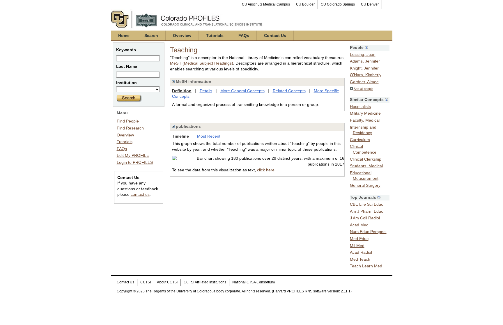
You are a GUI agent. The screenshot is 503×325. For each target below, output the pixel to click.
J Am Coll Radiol (365, 218)
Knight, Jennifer (364, 68)
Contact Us (275, 35)
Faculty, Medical (365, 120)
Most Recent (208, 136)
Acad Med (359, 225)
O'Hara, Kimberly (365, 74)
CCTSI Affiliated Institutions (205, 282)
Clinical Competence (363, 149)
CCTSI (145, 282)
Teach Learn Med (366, 266)
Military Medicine (365, 113)
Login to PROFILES (135, 162)
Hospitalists (360, 106)
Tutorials (215, 35)
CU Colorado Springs (338, 4)
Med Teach (360, 259)
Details (206, 90)
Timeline (180, 136)
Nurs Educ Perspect (368, 231)
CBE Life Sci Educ (366, 204)
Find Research (130, 128)
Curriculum (360, 139)
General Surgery (365, 185)
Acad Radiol (361, 252)
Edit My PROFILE (133, 155)
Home (124, 35)
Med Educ (359, 238)
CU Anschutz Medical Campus (266, 4)
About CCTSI (167, 282)
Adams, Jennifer (365, 61)
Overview (182, 35)
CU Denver (370, 4)
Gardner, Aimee (364, 81)
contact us (140, 194)
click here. (266, 170)
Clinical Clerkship (365, 159)
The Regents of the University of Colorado (179, 291)
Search (151, 35)
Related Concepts (289, 90)
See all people (363, 88)
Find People (128, 121)
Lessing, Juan (363, 54)
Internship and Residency (363, 130)
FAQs (243, 35)
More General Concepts (242, 90)
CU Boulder (305, 4)
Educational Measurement (364, 176)
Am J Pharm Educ (366, 211)
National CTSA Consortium (253, 282)
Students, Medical (366, 166)
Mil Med (357, 245)
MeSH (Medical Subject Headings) (201, 63)
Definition (182, 90)
